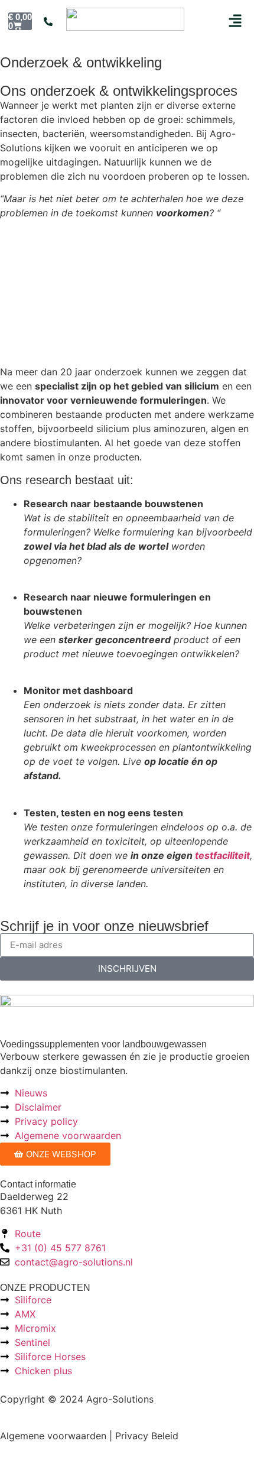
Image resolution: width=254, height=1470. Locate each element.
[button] (235, 20)
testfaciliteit (222, 855)
